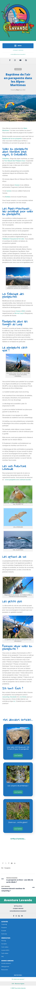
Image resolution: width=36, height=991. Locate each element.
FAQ (2, 956)
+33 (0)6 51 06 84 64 (18, 50)
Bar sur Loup (19, 313)
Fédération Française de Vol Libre (13, 239)
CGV (13, 983)
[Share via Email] (11, 863)
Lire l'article (18, 755)
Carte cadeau (4, 947)
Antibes (7, 197)
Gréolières (5, 158)
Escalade (3, 930)
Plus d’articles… (19, 839)
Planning (3, 940)
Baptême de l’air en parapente (12, 138)
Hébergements (5, 966)
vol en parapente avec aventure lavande (18, 480)
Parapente (18, 69)
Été (2, 868)
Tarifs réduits (4, 953)
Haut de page (18, 975)
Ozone (18, 311)
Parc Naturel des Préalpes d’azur (14, 161)
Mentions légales (19, 983)
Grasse (17, 185)
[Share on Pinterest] (8, 863)
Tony (17, 90)
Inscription (4, 944)
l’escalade (13, 697)
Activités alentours (6, 963)
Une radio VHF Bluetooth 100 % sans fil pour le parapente (18, 748)
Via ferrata (4, 934)
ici (14, 701)
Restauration (4, 969)
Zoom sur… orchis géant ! (18, 822)
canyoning (5, 697)
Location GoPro (5, 950)
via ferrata (23, 697)
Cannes (8, 191)
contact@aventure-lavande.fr (18, 54)
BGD (23, 311)
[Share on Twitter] (5, 863)
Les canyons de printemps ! (18, 786)
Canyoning (4, 924)
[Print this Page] (14, 863)
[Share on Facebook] (2, 863)
